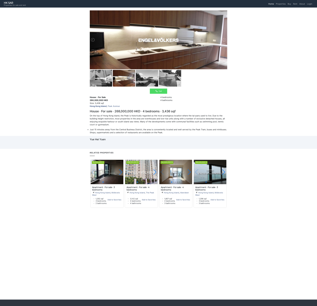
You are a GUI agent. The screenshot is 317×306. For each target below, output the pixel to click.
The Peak (150, 193)
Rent (295, 4)
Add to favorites (114, 200)
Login (309, 4)
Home (271, 4)
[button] (120, 172)
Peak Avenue (114, 106)
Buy (289, 4)
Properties (281, 4)
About (302, 4)
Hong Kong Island (102, 193)
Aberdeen (184, 193)
